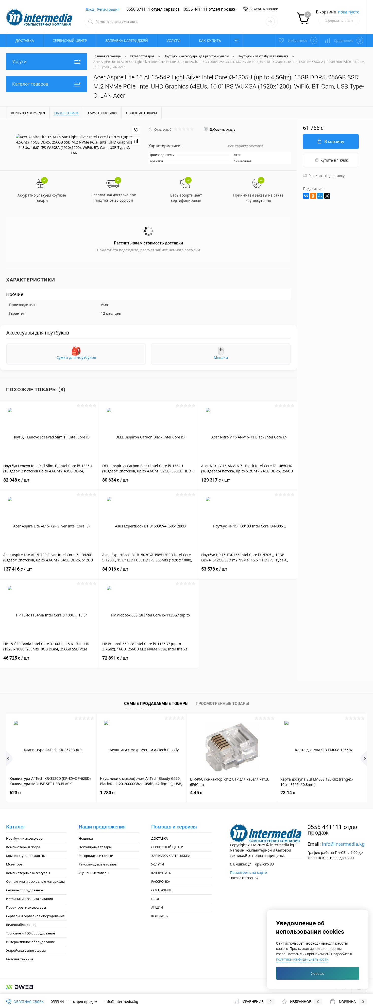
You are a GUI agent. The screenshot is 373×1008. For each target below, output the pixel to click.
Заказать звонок (263, 8)
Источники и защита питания (29, 898)
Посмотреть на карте (248, 872)
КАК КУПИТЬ (210, 40)
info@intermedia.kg (343, 844)
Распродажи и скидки (96, 855)
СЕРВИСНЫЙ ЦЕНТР (70, 40)
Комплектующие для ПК (25, 855)
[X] (327, 196)
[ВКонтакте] (306, 196)
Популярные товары (95, 847)
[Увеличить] (74, 144)
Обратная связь (28, 1001)
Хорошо (317, 973)
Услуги (19, 61)
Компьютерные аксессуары (28, 873)
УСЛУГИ (173, 40)
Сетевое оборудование (24, 890)
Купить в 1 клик (334, 160)
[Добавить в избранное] (136, 129)
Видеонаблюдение (21, 924)
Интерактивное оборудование (30, 942)
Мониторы (14, 864)
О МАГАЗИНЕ (161, 890)
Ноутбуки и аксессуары (24, 838)
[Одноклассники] (313, 196)
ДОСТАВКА (24, 40)
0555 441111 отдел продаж (210, 9)
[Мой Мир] (320, 196)
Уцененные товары (94, 873)
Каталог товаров (30, 84)
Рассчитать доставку (327, 175)
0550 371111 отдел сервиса (153, 9)
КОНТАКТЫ (159, 916)
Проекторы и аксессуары (26, 907)
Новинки (86, 838)
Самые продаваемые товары (156, 703)
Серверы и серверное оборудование (35, 916)
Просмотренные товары (222, 703)
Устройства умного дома (26, 950)
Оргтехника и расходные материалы (35, 881)
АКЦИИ (157, 907)
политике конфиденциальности (302, 959)
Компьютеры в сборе (23, 847)
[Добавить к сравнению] (136, 141)
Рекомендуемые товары (98, 864)
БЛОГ (155, 898)
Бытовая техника (19, 959)
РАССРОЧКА (160, 881)
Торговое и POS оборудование (30, 933)
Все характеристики (245, 146)
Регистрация (108, 9)
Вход (90, 9)
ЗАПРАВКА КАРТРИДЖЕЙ (126, 40)
